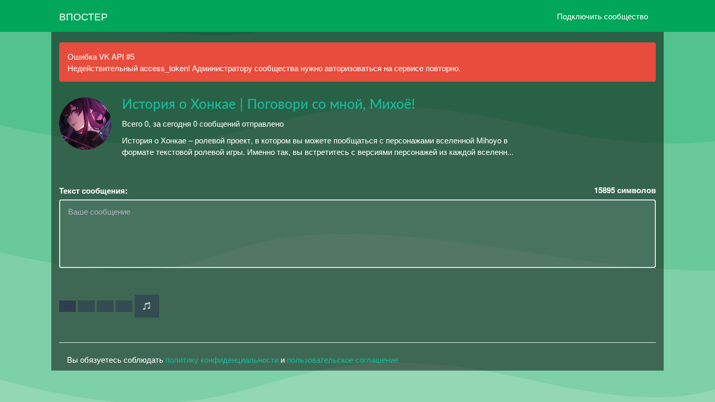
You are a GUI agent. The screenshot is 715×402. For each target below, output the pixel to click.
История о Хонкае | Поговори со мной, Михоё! (268, 104)
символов (625, 190)
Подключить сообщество (602, 15)
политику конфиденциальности (221, 359)
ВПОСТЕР (83, 16)
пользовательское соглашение (342, 359)
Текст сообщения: (93, 190)
